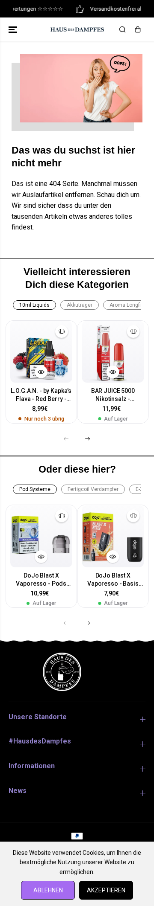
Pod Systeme (34, 489)
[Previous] (66, 438)
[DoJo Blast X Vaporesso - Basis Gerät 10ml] (113, 536)
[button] (14, 29)
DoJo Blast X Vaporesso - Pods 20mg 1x (41, 580)
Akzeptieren (106, 890)
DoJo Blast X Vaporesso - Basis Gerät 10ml (113, 580)
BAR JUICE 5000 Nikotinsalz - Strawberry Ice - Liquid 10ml (113, 395)
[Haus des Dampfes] (77, 29)
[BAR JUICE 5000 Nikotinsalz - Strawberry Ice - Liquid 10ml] (113, 352)
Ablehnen (48, 890)
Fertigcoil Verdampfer (93, 489)
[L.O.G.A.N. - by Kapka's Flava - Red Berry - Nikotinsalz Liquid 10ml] (41, 352)
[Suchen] (122, 29)
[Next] (87, 438)
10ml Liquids (34, 305)
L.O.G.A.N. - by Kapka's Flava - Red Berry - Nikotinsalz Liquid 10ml (41, 395)
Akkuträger (79, 305)
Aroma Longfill (126, 305)
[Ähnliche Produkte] (61, 331)
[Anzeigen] (41, 372)
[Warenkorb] (137, 29)
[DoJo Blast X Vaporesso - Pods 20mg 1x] (41, 536)
